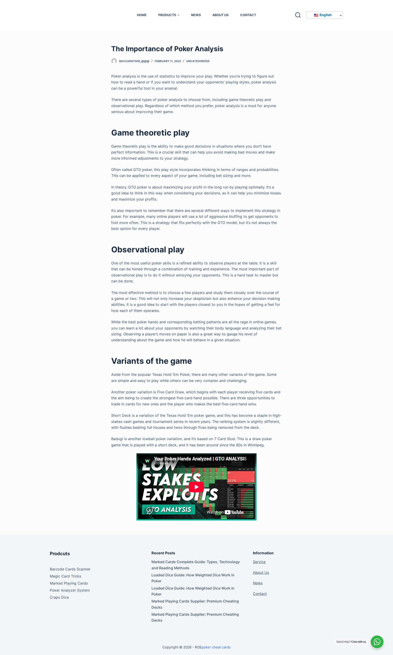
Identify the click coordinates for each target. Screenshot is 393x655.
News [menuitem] (196, 15)
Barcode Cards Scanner (70, 569)
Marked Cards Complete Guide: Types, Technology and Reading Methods (195, 565)
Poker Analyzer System (70, 590)
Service (259, 562)
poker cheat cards (216, 647)
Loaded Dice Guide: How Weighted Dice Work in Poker (192, 578)
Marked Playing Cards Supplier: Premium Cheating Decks (195, 604)
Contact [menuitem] (248, 15)
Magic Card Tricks (65, 576)
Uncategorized (198, 61)
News (257, 583)
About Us (261, 572)
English (325, 15)
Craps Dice (59, 597)
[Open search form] (298, 15)
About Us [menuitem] (220, 15)
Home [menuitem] (142, 15)
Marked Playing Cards (69, 583)
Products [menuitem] (167, 15)
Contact (260, 593)
